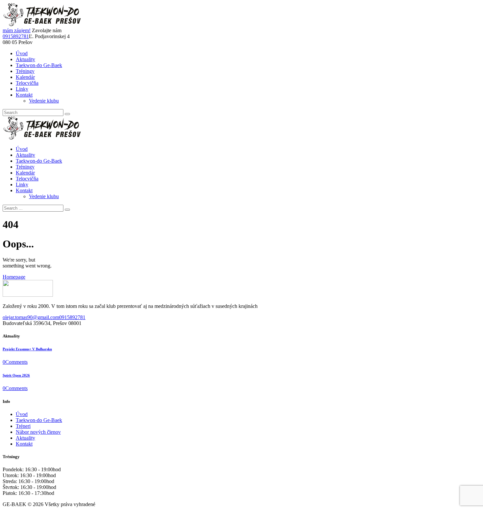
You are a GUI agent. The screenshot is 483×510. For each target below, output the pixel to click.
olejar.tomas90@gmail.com (31, 317)
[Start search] (67, 210)
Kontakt (24, 444)
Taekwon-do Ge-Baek (39, 420)
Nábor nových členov (38, 432)
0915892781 (16, 36)
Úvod (22, 414)
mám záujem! (17, 30)
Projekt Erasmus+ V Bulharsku (27, 349)
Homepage (14, 277)
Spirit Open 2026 (16, 375)
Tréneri (23, 426)
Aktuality (25, 438)
